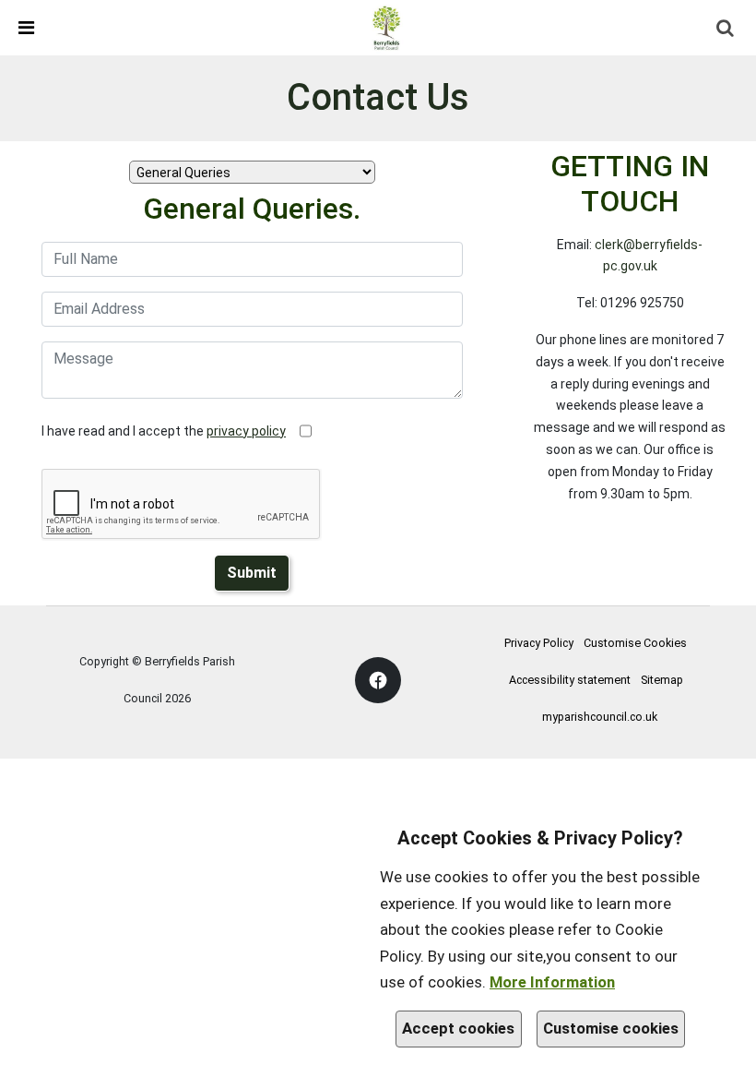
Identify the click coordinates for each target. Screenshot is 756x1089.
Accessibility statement (570, 680)
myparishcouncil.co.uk (599, 717)
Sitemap (662, 680)
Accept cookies (458, 1028)
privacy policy (246, 431)
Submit (252, 572)
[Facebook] (378, 680)
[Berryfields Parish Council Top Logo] (386, 26)
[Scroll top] (733, 1066)
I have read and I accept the (163, 431)
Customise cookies (611, 1028)
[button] (17, 27)
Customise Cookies (635, 643)
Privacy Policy (538, 643)
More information (552, 982)
